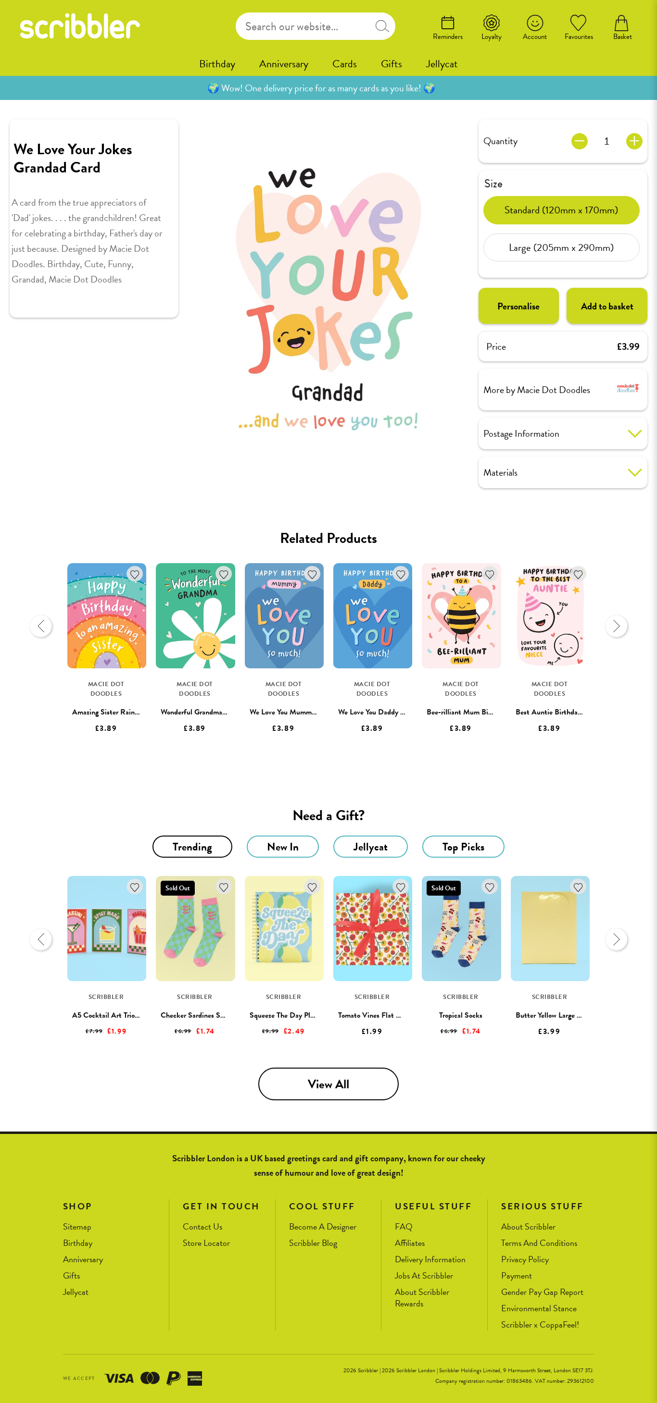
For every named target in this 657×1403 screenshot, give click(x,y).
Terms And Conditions (539, 1243)
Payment (516, 1276)
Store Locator (206, 1243)
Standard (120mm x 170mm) (561, 209)
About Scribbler (528, 1227)
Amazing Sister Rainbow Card (118, 712)
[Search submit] (382, 26)
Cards (344, 64)
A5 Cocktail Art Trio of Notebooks (124, 1015)
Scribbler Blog (313, 1243)
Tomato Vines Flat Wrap (375, 1015)
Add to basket (607, 306)
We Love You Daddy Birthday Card (390, 712)
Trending (192, 846)
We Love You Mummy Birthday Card (305, 712)
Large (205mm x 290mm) (561, 247)
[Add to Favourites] (135, 574)
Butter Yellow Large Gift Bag (559, 1015)
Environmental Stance (539, 1309)
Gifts (391, 64)
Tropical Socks (460, 1015)
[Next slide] (616, 626)
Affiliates (410, 1243)
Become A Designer (322, 1227)
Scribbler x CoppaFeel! (540, 1325)
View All (328, 1084)
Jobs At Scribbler (424, 1276)
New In (283, 846)
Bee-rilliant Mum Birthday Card (476, 712)
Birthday (217, 64)
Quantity (500, 141)
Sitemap (77, 1227)
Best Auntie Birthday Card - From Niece (578, 712)
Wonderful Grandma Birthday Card (214, 712)
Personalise (518, 306)
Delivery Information (430, 1260)
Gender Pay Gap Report (542, 1292)
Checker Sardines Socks (197, 1015)
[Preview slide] (41, 626)
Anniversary (283, 64)
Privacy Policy (525, 1260)
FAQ (404, 1227)
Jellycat (442, 64)
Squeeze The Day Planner (288, 1015)
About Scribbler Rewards (422, 1298)
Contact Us (202, 1227)
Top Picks (463, 846)
